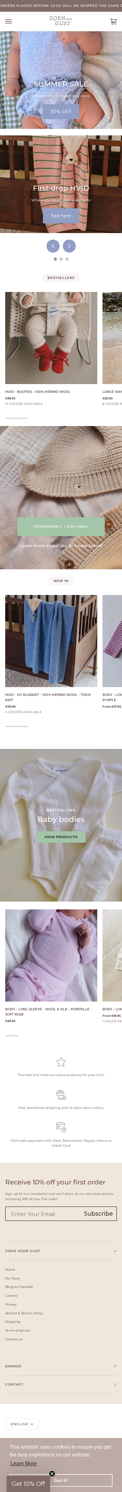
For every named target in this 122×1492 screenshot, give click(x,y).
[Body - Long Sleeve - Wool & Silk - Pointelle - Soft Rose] (51, 955)
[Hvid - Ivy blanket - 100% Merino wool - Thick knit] (51, 641)
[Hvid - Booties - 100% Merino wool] (51, 338)
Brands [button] (13, 1366)
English (20, 1424)
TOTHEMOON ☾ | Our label (61, 526)
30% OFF (61, 112)
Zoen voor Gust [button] (22, 1251)
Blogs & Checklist (19, 1287)
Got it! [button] (61, 1480)
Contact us (13, 1339)
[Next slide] (69, 246)
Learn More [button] (23, 1463)
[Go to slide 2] (61, 259)
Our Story (12, 1278)
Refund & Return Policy (24, 1313)
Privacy (11, 1304)
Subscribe (98, 1213)
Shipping (12, 1321)
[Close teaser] (52, 1474)
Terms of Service (18, 1330)
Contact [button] (14, 1384)
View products (61, 837)
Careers (11, 1295)
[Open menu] (15, 21)
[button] (28, 1484)
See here (61, 216)
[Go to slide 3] (67, 259)
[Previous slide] (53, 246)
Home (10, 1269)
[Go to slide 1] (55, 259)
